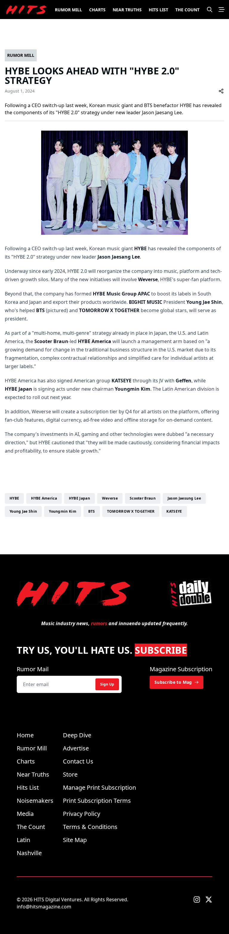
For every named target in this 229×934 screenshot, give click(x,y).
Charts (97, 9)
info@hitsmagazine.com (44, 906)
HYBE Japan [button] (79, 498)
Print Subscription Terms (97, 801)
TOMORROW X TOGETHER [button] (131, 511)
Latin (23, 840)
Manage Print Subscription (99, 787)
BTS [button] (91, 511)
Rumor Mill (68, 9)
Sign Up (107, 684)
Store (70, 774)
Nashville (29, 853)
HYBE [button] (14, 498)
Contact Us (78, 761)
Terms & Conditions (90, 827)
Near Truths (127, 9)
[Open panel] (222, 9)
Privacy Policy (81, 814)
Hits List (158, 9)
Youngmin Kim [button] (62, 511)
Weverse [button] (110, 498)
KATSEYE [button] (174, 511)
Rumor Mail (33, 669)
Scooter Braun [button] (143, 498)
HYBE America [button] (44, 498)
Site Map (75, 840)
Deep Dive (77, 735)
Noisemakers (35, 801)
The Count (187, 9)
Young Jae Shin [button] (23, 511)
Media (25, 814)
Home (25, 735)
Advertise (76, 748)
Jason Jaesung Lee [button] (184, 498)
